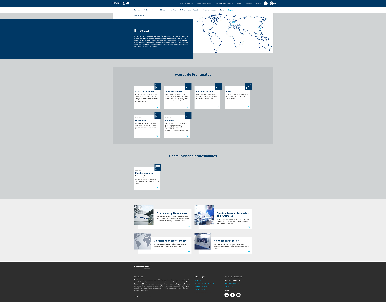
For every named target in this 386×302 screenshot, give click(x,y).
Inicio (135, 15)
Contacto (258, 3)
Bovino (146, 10)
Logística (172, 10)
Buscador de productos (204, 3)
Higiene (163, 10)
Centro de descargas (186, 3)
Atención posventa (209, 10)
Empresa (231, 10)
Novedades (248, 3)
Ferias (239, 3)
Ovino (154, 10)
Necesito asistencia (230, 283)
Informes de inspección (201, 293)
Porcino (137, 10)
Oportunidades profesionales (224, 3)
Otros (222, 10)
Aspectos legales (200, 290)
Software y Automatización (189, 10)
